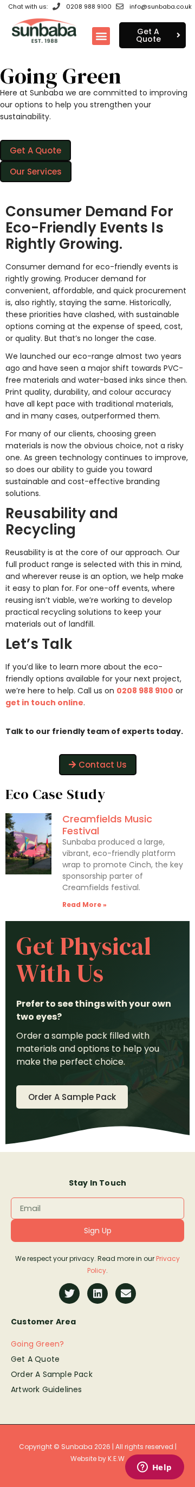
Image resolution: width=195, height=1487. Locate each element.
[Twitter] (69, 1293)
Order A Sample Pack (52, 1374)
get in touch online (44, 702)
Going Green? (37, 1343)
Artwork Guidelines (46, 1389)
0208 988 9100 (144, 690)
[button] (101, 36)
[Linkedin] (97, 1293)
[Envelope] (125, 1293)
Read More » (84, 904)
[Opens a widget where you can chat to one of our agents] (154, 1468)
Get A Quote (35, 1359)
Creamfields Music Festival (107, 825)
